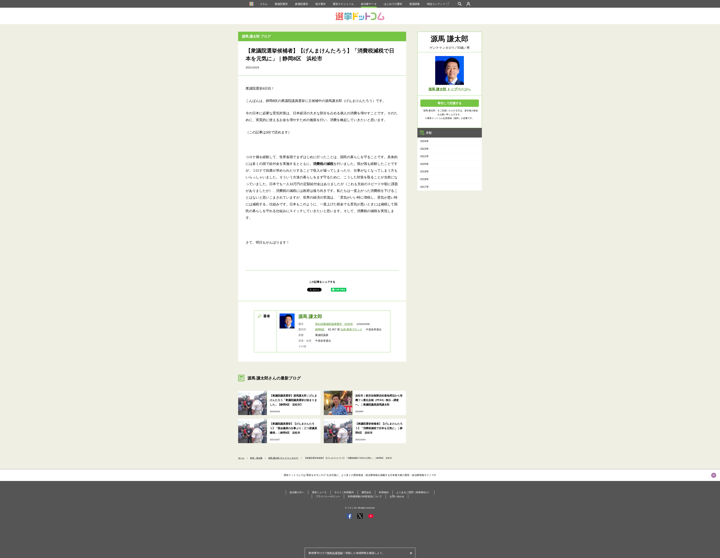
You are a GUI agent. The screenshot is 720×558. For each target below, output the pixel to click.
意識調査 (414, 3)
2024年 (424, 141)
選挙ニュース (319, 492)
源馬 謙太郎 (310, 316)
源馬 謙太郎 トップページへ (449, 89)
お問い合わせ (397, 496)
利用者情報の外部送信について (365, 496)
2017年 (424, 186)
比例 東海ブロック (351, 329)
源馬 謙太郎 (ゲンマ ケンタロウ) (283, 458)
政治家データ (369, 3)
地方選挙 (320, 3)
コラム (264, 3)
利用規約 (384, 492)
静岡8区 (320, 329)
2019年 (424, 171)
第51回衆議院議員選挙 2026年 (334, 323)
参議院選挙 (301, 3)
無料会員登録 (335, 552)
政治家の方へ (297, 492)
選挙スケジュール (343, 3)
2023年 (424, 148)
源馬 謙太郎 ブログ (256, 36)
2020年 (424, 163)
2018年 (424, 179)
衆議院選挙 (281, 3)
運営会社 (366, 492)
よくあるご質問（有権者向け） (413, 492)
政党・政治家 (256, 458)
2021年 (424, 156)
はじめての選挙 (393, 3)
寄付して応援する (450, 103)
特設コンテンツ (436, 3)
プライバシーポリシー (328, 496)
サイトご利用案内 (344, 492)
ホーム (241, 458)
